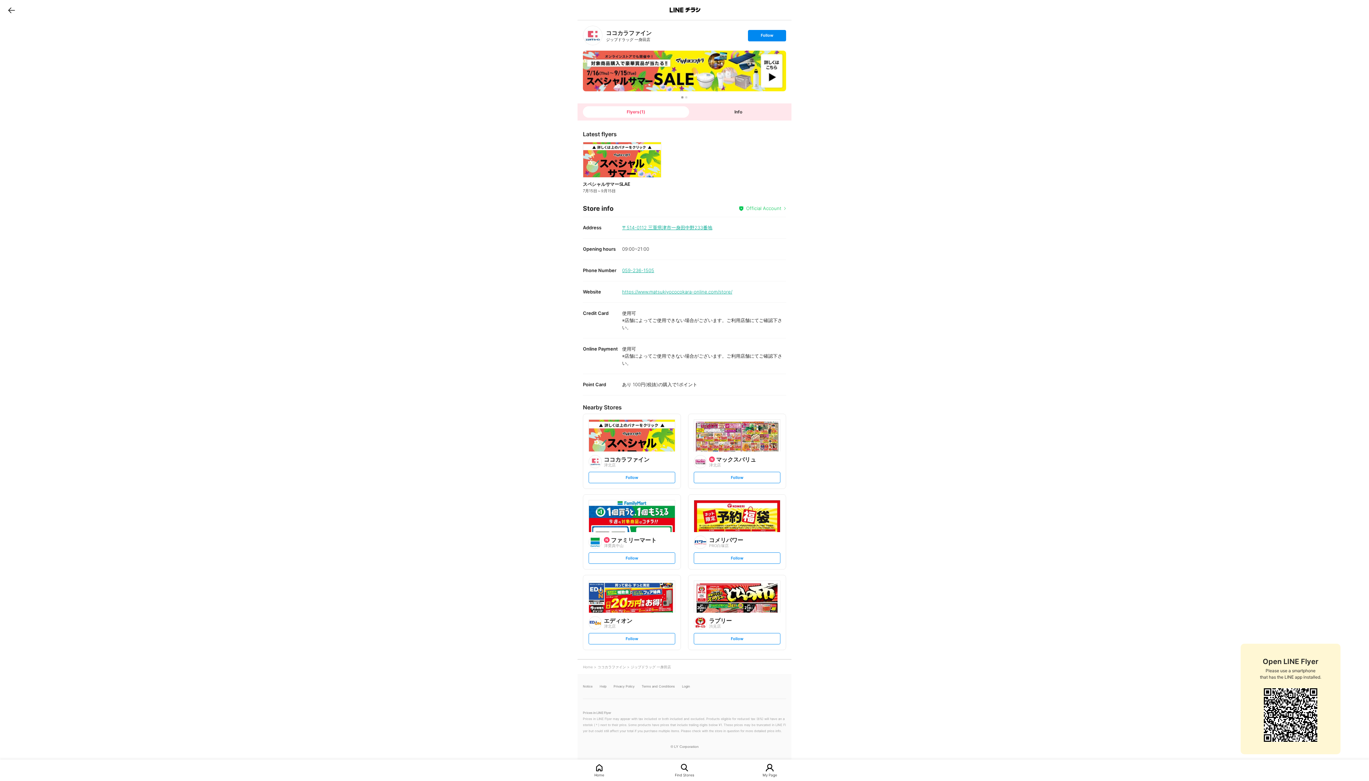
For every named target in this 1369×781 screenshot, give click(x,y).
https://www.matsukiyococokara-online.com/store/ (677, 292)
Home (599, 775)
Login (686, 686)
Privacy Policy (624, 686)
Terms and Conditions (658, 686)
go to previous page (11, 10)
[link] (593, 35)
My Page (770, 775)
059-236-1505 (638, 270)
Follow (766, 36)
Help (603, 686)
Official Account (763, 208)
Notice (588, 686)
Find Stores (684, 775)
